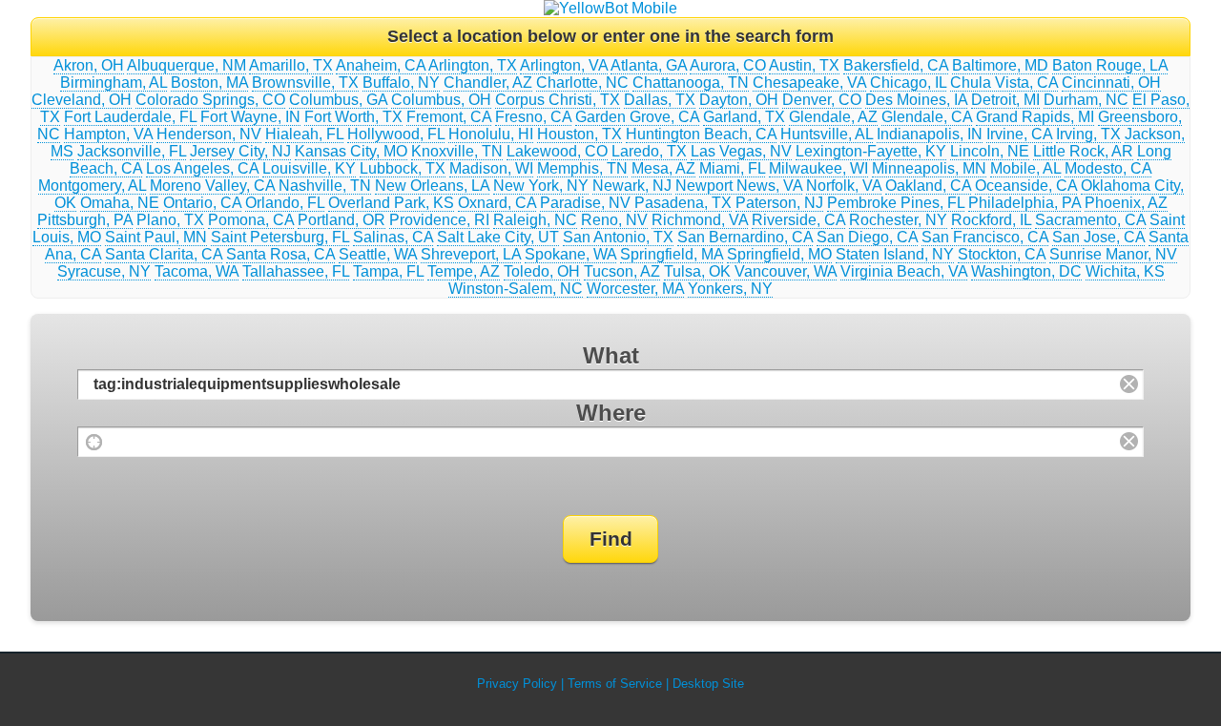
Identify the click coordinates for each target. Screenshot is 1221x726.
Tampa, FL (388, 271)
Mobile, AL (1025, 168)
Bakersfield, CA (895, 65)
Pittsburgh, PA (85, 220)
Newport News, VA (738, 185)
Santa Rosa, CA (280, 254)
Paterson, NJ (779, 203)
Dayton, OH (738, 100)
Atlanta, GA (648, 65)
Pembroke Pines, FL (895, 203)
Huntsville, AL (826, 134)
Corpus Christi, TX (557, 100)
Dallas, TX (659, 100)
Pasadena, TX (683, 203)
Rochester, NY (898, 220)
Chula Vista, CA (1004, 82)
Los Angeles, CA (202, 168)
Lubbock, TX (402, 168)
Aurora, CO (728, 65)
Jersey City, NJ (240, 151)
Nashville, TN (325, 185)
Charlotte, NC (582, 82)
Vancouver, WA (786, 271)
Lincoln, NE (989, 151)
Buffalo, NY (401, 82)
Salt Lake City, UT (498, 237)
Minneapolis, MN (929, 168)
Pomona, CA (251, 220)
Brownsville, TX (305, 82)
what (611, 355)
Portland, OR (341, 220)
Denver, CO (821, 100)
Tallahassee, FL (295, 271)
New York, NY (541, 185)
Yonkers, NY (730, 288)
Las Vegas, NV (741, 151)
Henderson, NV (208, 134)
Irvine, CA (1019, 134)
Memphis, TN (582, 168)
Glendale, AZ (833, 117)
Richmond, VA (700, 220)
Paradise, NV (585, 203)
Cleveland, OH (81, 100)
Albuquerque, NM (186, 65)
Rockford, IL (991, 220)
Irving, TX (1088, 134)
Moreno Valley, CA (212, 185)
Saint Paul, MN (156, 237)
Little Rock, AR (1083, 151)
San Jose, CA (1098, 237)
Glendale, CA (926, 117)
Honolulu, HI (490, 134)
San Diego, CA (867, 237)
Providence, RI (439, 220)
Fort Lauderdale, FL (130, 117)
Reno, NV (614, 220)
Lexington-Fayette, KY (871, 151)
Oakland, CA (928, 185)
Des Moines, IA (916, 100)
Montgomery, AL (92, 185)
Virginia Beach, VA (903, 271)
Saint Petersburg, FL (280, 237)
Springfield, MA (671, 254)
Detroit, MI (1005, 100)
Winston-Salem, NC (515, 288)
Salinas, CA (393, 237)
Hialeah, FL (304, 134)
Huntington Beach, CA (701, 134)
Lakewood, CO (557, 151)
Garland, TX (744, 117)
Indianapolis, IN (930, 134)
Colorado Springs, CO (210, 100)
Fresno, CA (533, 117)
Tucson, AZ (622, 271)
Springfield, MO (779, 254)
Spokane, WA (570, 254)
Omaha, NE (119, 203)
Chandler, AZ (488, 82)
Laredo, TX (649, 151)
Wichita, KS (1125, 271)
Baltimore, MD (1000, 65)
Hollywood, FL (396, 134)
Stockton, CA (1001, 254)
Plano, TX (170, 220)
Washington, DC (1026, 271)
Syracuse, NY (104, 271)
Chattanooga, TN (690, 82)
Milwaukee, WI (818, 168)
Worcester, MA (635, 288)
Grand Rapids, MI (1035, 117)
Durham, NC (1086, 100)
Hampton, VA (108, 134)
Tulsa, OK (697, 271)
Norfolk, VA (843, 185)
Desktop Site (708, 683)
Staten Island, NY (895, 254)
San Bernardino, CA (745, 237)
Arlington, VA (564, 65)
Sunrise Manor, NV (1113, 254)
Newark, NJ (632, 185)
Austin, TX (804, 65)
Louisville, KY (309, 168)
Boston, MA (209, 82)
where (611, 412)
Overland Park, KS (391, 203)
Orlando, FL (284, 203)
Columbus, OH (441, 100)
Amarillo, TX (291, 65)
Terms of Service (615, 683)
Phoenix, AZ (1126, 203)
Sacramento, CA (1090, 220)
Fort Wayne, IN (250, 117)
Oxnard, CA (497, 203)
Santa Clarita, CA (163, 254)
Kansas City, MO (351, 151)
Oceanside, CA (1026, 185)
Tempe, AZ (463, 271)
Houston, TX (579, 134)
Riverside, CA (798, 220)
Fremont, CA (448, 117)
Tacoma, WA (196, 271)
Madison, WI (491, 168)
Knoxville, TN (457, 151)
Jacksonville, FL (131, 151)
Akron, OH (88, 65)
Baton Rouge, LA (1110, 65)
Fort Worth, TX (353, 117)
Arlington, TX (472, 65)
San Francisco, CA (984, 237)
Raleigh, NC (535, 220)
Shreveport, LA (471, 254)
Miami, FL (732, 168)
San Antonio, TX (618, 237)
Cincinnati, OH (1111, 82)
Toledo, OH (542, 271)
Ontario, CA (202, 203)
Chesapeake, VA (809, 82)
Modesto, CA (1108, 168)
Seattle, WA (378, 254)
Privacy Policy (517, 683)
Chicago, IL (908, 82)
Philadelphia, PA (1024, 203)
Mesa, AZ (663, 168)
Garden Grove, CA (637, 117)
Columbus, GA (338, 100)
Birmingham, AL (113, 82)
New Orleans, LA (432, 185)
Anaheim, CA (380, 65)
